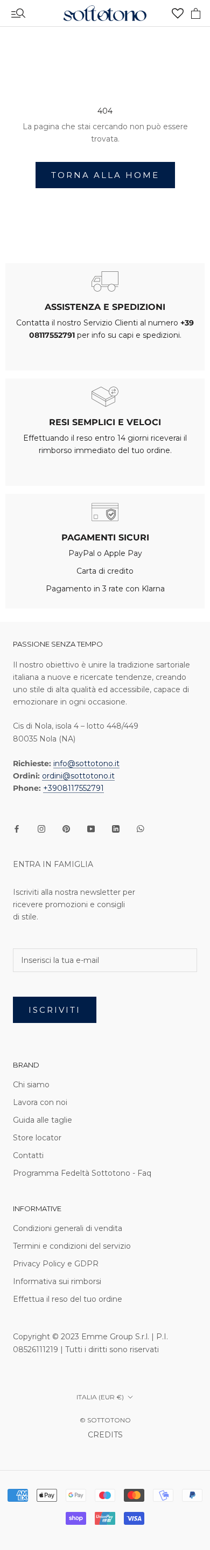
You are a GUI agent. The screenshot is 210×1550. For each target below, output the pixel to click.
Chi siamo (31, 1084)
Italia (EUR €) (100, 1397)
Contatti (28, 1155)
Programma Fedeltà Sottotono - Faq (82, 1173)
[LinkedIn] (116, 828)
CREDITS (105, 1435)
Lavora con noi (40, 1102)
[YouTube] (91, 828)
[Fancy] (140, 828)
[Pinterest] (66, 828)
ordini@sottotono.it (78, 776)
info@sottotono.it (86, 763)
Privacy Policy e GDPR (56, 1264)
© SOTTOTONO (105, 1420)
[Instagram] (41, 828)
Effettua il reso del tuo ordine (67, 1299)
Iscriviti (55, 1010)
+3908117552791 (73, 788)
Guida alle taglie (42, 1120)
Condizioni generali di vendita (67, 1228)
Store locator (37, 1138)
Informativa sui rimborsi (57, 1281)
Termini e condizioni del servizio (72, 1246)
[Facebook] (16, 828)
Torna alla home (105, 175)
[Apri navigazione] (18, 13)
